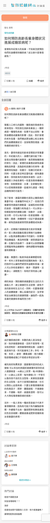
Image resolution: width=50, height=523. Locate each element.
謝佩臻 (14, 474)
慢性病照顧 (9, 33)
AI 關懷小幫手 (14, 109)
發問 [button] (25, 17)
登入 (8, 92)
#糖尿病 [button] (7, 73)
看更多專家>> (25, 480)
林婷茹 (14, 334)
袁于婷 (14, 456)
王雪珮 (14, 465)
